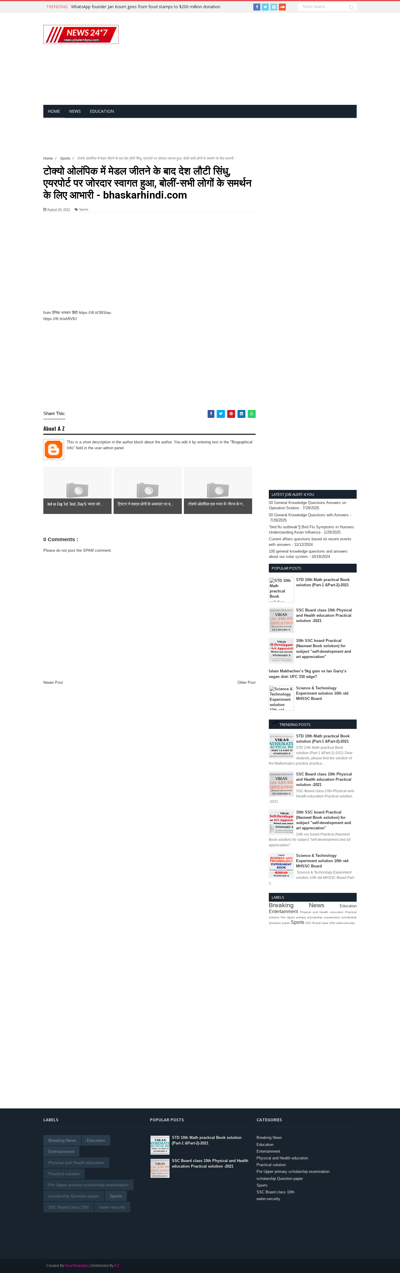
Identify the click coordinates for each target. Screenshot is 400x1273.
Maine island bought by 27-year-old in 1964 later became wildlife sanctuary (142, 6)
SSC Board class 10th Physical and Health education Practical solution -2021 (324, 615)
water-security (345, 923)
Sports (83, 209)
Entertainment (283, 911)
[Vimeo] (273, 7)
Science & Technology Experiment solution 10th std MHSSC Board (322, 693)
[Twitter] (265, 7)
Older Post (246, 682)
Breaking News (296, 905)
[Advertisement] (271, 62)
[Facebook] (256, 7)
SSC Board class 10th (320, 923)
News (75, 111)
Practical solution (64, 1173)
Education (348, 906)
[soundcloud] (282, 7)
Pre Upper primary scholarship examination (310, 917)
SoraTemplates (77, 1266)
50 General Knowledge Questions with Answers (309, 515)
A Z (116, 1266)
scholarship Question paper (73, 1196)
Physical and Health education (321, 912)
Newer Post (53, 682)
